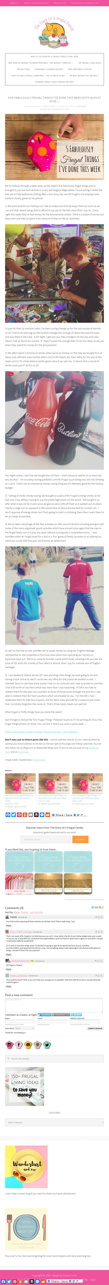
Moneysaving (99, 900)
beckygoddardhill (20, 960)
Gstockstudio (39, 759)
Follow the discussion (101, 907)
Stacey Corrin (70, 1275)
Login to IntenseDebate (44, 1014)
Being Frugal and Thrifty (83, 900)
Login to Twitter (76, 1014)
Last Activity (36, 912)
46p (32, 961)
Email (40, 1018)
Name (7, 1018)
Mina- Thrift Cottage (21, 931)
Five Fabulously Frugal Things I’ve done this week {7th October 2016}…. (19, 798)
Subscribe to (10, 1028)
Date (17, 912)
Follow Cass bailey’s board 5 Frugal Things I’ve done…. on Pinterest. (41, 731)
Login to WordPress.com (61, 1014)
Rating (24, 912)
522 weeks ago (22, 917)
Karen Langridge (19, 975)
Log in (93, 1279)
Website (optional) (77, 1018)
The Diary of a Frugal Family (54, 32)
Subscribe (80, 839)
